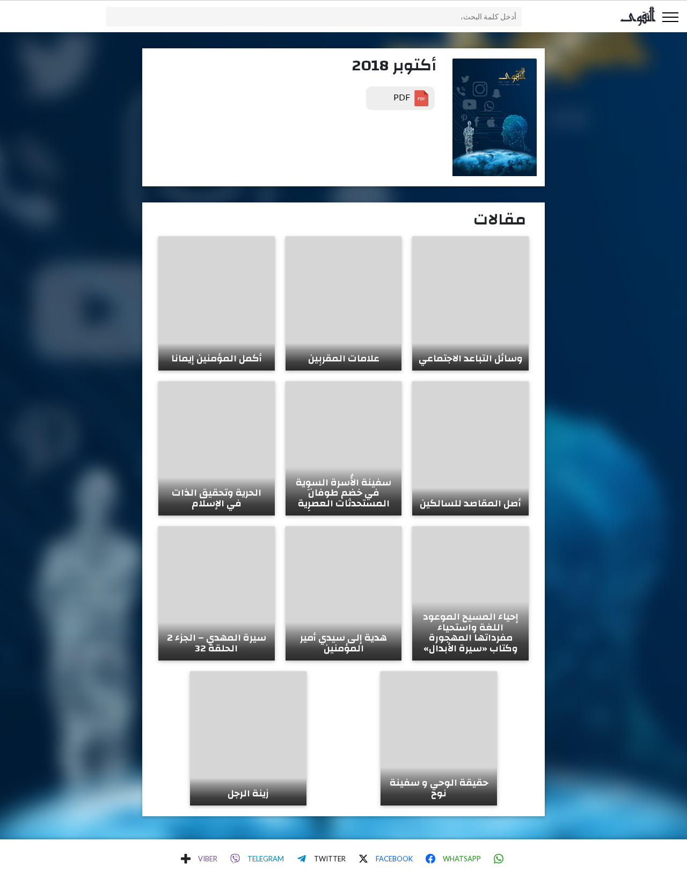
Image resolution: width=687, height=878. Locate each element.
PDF (402, 97)
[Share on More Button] (185, 858)
